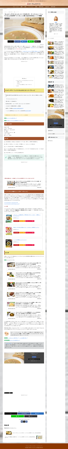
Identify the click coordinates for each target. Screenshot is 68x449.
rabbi (56, 22)
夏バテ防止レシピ (36, 51)
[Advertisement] (24, 69)
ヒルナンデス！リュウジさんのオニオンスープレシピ (24, 80)
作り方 (19, 83)
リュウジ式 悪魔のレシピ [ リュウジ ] (19, 239)
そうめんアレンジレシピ (27, 51)
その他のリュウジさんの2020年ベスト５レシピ (14, 120)
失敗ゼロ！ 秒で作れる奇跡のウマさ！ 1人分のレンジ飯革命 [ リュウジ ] (26, 227)
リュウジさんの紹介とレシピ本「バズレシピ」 (25, 84)
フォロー (34, 356)
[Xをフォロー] (24, 422)
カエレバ (18, 229)
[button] (37, 41)
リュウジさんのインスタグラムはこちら (11, 203)
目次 (23, 78)
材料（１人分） (20, 81)
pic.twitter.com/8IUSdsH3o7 (18, 108)
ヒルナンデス (8, 343)
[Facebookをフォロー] (26, 422)
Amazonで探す (22, 232)
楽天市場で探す (16, 232)
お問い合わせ (50, 140)
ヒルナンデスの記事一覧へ (11, 118)
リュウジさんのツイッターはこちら (10, 202)
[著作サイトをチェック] (22, 422)
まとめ (17, 85)
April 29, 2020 (27, 110)
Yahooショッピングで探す (30, 232)
